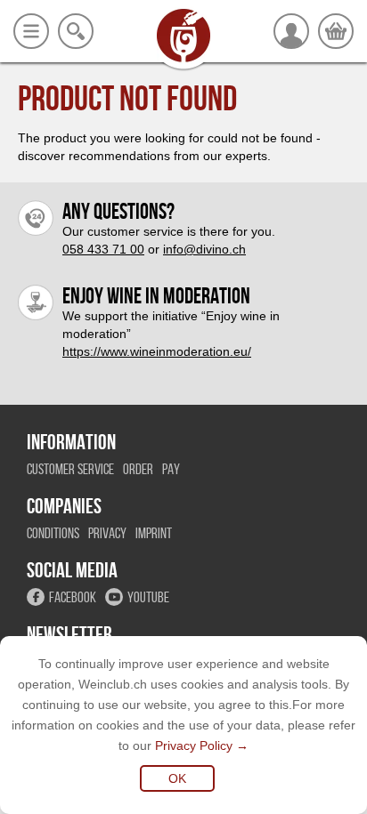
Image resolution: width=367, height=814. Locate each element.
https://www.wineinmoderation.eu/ (156, 351)
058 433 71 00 (103, 249)
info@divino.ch (204, 249)
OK (177, 778)
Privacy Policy (193, 745)
